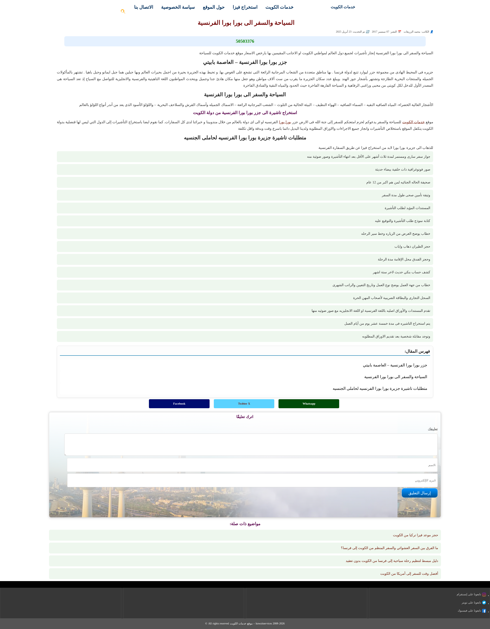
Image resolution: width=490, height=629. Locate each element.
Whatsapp (309, 403)
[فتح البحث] (123, 12)
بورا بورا (285, 122)
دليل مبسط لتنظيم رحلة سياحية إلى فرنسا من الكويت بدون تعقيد (392, 561)
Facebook (179, 403)
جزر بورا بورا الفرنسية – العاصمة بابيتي (395, 365)
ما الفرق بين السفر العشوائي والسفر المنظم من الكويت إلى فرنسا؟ (389, 548)
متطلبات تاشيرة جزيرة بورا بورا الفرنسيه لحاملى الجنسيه (380, 388)
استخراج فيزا (245, 7)
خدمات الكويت (343, 7)
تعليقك (433, 429)
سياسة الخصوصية (178, 7)
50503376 (245, 41)
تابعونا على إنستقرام (469, 594)
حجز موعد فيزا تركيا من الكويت (415, 535)
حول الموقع (214, 7)
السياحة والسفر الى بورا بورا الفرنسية (395, 376)
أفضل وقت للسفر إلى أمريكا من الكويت (409, 574)
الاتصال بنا (143, 7)
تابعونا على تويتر (471, 602)
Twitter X (244, 403)
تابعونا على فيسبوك (469, 610)
